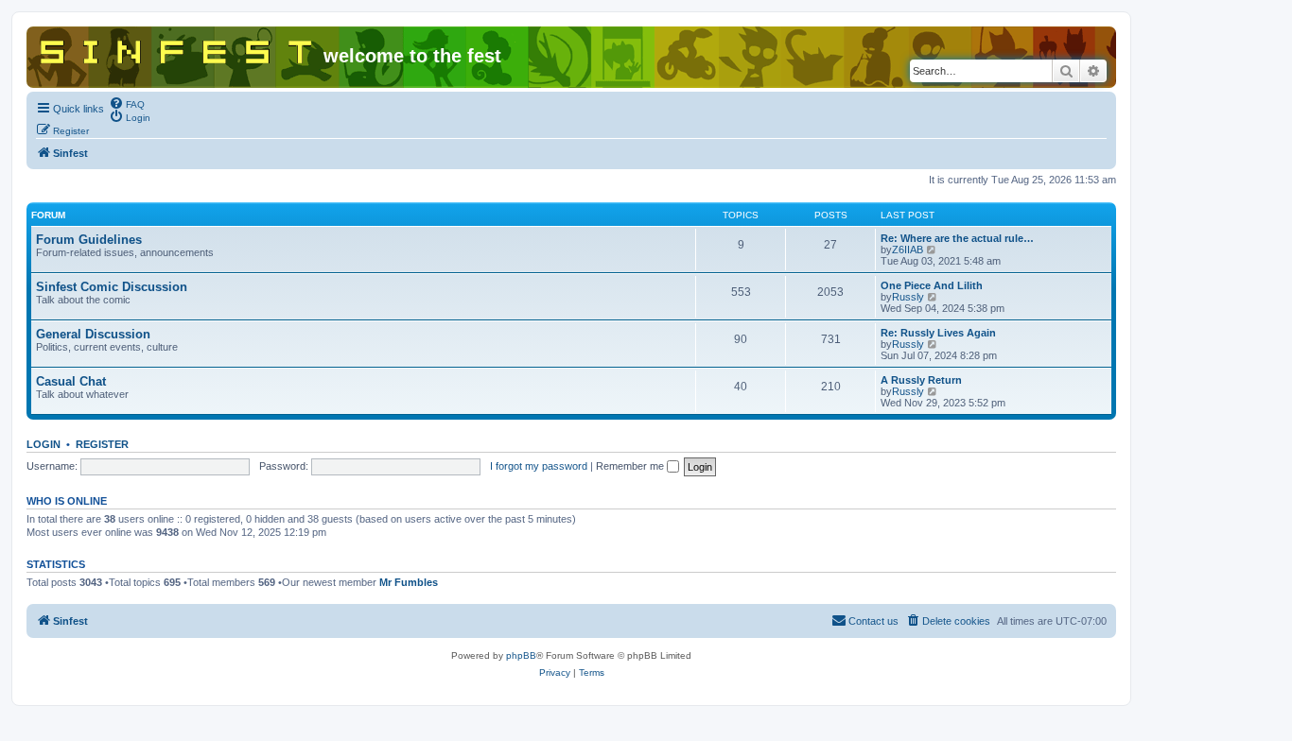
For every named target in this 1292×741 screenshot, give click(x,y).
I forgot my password (538, 466)
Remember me (631, 466)
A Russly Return (921, 380)
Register (102, 444)
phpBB (521, 655)
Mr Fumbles (408, 582)
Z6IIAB (907, 249)
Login (43, 444)
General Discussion (93, 334)
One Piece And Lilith (932, 285)
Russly (908, 296)
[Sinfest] (177, 48)
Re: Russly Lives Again (938, 332)
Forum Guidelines (89, 240)
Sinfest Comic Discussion (111, 287)
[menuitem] (127, 103)
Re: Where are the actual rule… (957, 238)
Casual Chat (71, 381)
